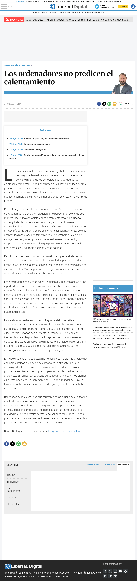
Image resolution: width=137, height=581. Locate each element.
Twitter (110, 571)
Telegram (110, 576)
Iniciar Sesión (133, 6)
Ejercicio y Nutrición (94, 13)
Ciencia (36, 13)
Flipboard (105, 576)
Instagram (115, 571)
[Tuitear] (104, 104)
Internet (54, 13)
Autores (96, 572)
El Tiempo (13, 481)
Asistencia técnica (80, 572)
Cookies (64, 572)
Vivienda (99, 1)
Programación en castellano (64, 431)
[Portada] (68, 6)
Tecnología (65, 13)
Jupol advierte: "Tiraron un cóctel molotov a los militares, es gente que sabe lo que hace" (77, 19)
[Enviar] (109, 104)
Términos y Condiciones (45, 572)
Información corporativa (18, 572)
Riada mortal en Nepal (87, 1)
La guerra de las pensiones (29, 144)
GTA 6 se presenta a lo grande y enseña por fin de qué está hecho (112, 320)
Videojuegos (77, 13)
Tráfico (11, 475)
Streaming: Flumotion (49, 576)
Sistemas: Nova (63, 576)
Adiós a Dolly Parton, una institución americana (39, 138)
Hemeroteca (14, 504)
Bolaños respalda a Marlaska (69, 1)
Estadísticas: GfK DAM (31, 576)
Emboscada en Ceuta (32, 1)
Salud (44, 13)
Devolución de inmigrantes (49, 1)
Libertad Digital (54, 566)
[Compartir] (99, 104)
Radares (12, 497)
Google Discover (125, 571)
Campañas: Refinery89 (13, 576)
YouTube (120, 571)
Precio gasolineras (13, 489)
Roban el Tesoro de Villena (112, 1)
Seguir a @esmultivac (32, 65)
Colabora (123, 6)
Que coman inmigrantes (28, 149)
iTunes (115, 576)
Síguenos (127, 104)
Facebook (105, 571)
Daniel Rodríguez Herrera (17, 65)
